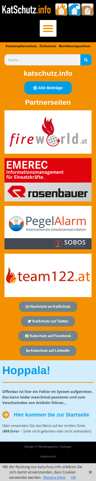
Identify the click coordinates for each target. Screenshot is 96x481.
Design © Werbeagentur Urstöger (48, 446)
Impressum (48, 456)
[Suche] (86, 59)
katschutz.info (48, 73)
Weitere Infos (54, 477)
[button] (48, 28)
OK (73, 477)
